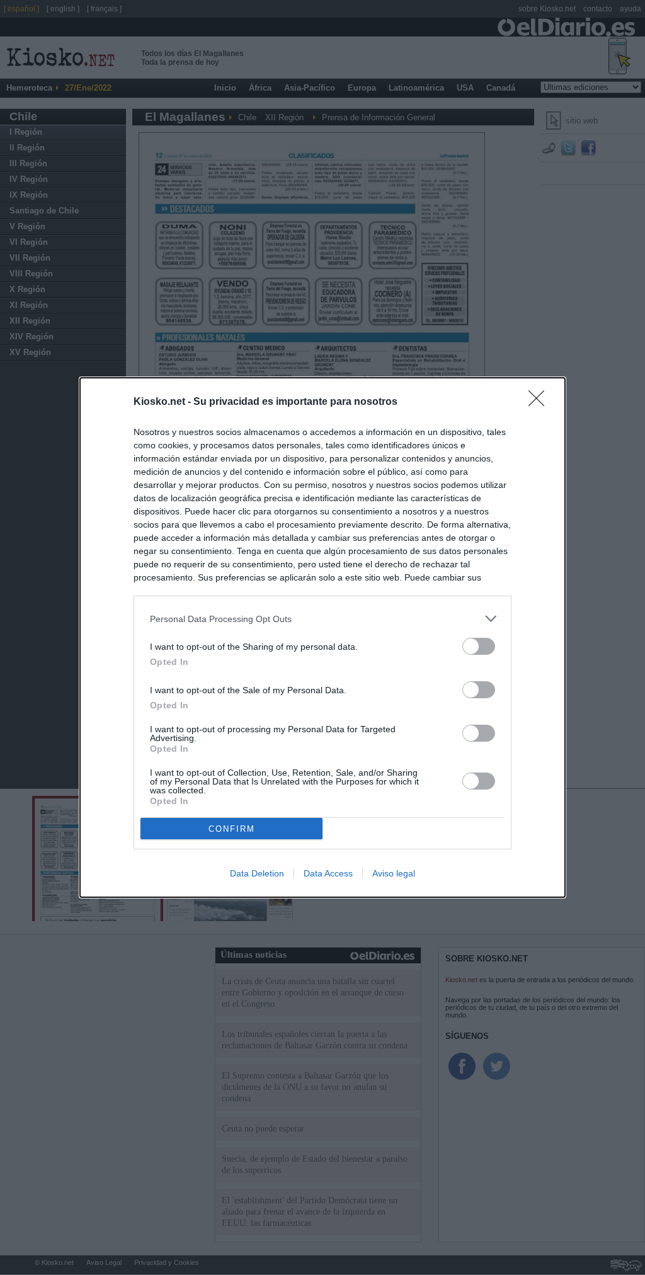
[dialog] (322, 637)
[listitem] (322, 618)
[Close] (540, 402)
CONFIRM (231, 829)
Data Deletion (257, 873)
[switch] (478, 646)
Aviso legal (393, 873)
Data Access (328, 873)
